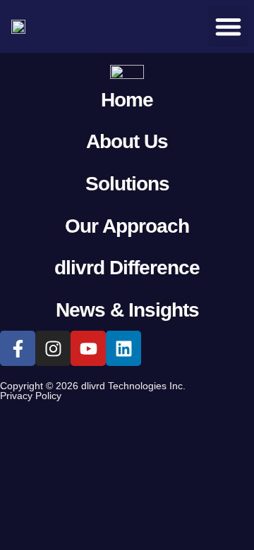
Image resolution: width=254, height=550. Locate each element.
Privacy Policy (30, 395)
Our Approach (127, 226)
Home (127, 100)
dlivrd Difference (127, 268)
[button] (228, 26)
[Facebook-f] (17, 348)
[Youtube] (88, 348)
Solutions (127, 184)
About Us (127, 141)
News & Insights (127, 310)
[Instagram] (53, 348)
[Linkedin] (123, 348)
